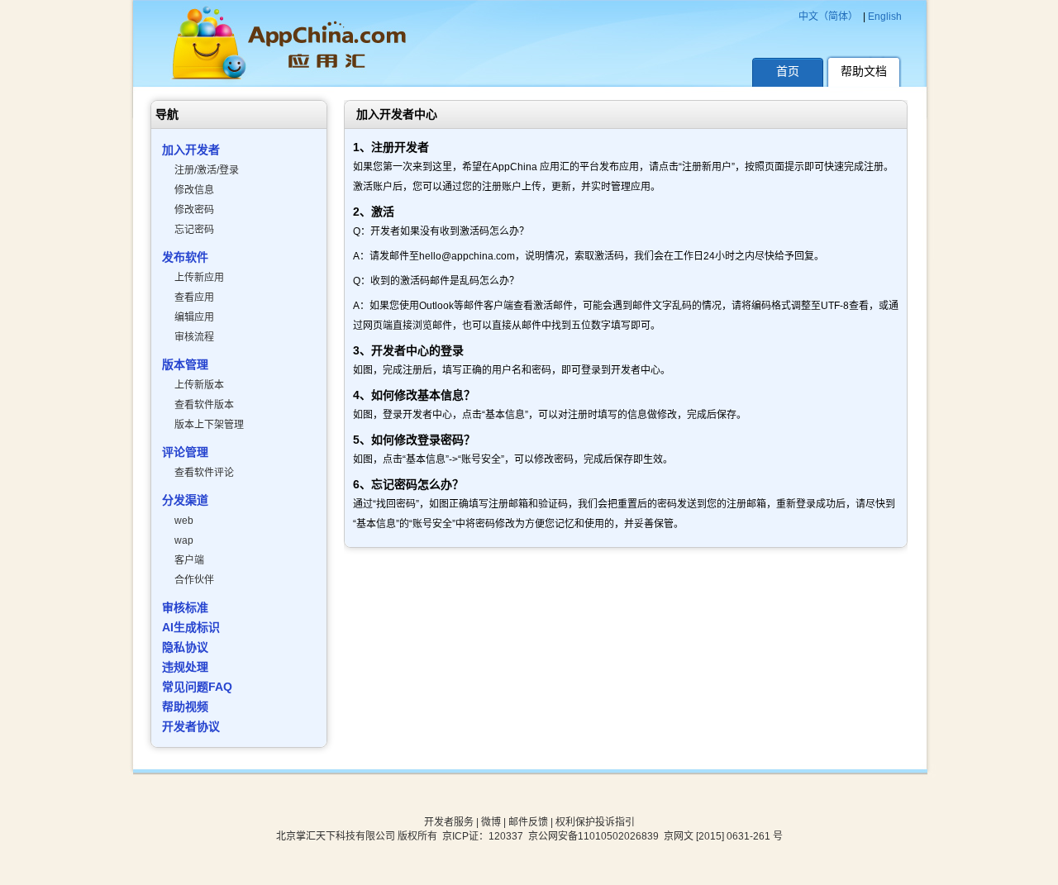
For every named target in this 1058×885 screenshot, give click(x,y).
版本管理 (185, 364)
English (885, 16)
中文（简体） (828, 16)
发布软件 (185, 257)
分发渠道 (185, 500)
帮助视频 (185, 706)
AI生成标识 (191, 627)
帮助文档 (864, 71)
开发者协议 (191, 726)
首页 (787, 71)
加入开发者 (191, 149)
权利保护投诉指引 (595, 822)
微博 (491, 822)
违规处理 (185, 666)
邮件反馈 (528, 822)
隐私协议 (185, 647)
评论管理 (185, 452)
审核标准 (185, 607)
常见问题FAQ (197, 686)
